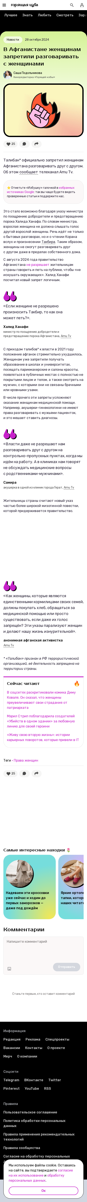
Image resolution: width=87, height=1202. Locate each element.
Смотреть (64, 15)
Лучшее (10, 15)
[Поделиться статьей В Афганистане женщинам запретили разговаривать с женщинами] (36, 144)
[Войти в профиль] (82, 5)
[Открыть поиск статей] (71, 5)
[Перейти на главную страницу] (24, 5)
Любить (44, 15)
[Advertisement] (35, 545)
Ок (43, 1191)
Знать (27, 15)
